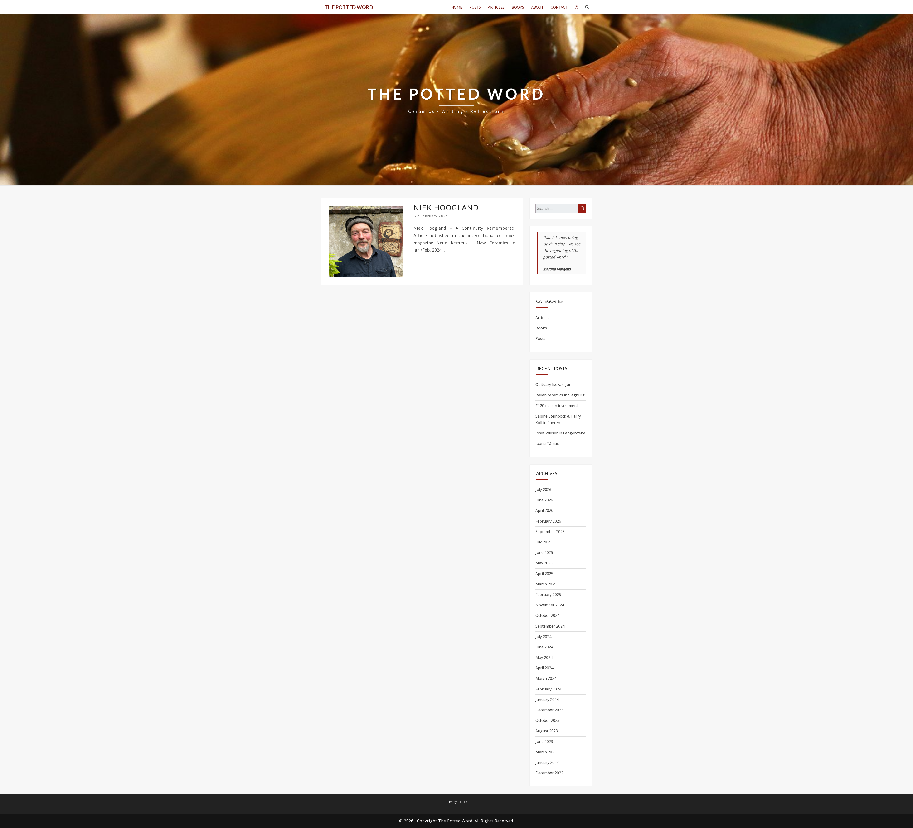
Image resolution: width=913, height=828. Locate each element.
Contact (559, 7)
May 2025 (544, 563)
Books (518, 7)
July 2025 (543, 542)
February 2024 (548, 689)
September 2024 (550, 626)
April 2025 (544, 573)
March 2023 (545, 752)
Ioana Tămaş (547, 443)
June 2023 (544, 741)
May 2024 (544, 657)
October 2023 (547, 720)
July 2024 (543, 636)
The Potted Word (349, 7)
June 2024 (544, 647)
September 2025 (550, 531)
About (537, 7)
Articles (496, 7)
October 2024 (547, 615)
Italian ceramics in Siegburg (560, 395)
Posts (475, 7)
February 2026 (548, 521)
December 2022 (549, 773)
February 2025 (548, 594)
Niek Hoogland (446, 207)
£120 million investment (556, 405)
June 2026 (544, 500)
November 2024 (549, 605)
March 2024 (545, 678)
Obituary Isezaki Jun (553, 384)
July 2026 (543, 489)
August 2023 (546, 730)
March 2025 (545, 584)
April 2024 (544, 668)
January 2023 (547, 762)
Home (456, 7)
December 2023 (549, 710)
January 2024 (547, 699)
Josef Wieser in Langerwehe (560, 433)
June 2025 (544, 552)
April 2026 (544, 510)
